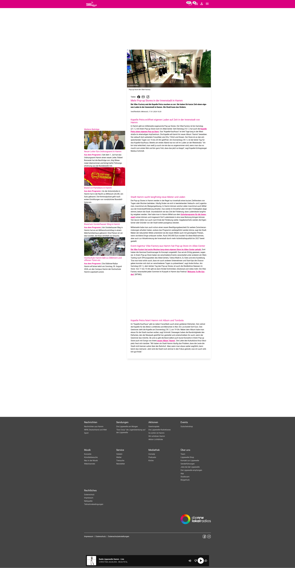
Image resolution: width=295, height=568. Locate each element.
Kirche (150, 460)
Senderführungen (188, 464)
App (182, 473)
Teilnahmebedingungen (93, 504)
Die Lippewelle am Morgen (127, 426)
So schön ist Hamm (156, 433)
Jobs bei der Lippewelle (190, 467)
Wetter (118, 457)
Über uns (185, 450)
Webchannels (89, 464)
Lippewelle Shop (187, 457)
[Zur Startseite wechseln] (91, 4)
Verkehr (119, 454)
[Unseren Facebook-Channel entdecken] (204, 536)
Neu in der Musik (91, 460)
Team (183, 454)
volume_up (190, 560)
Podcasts (152, 457)
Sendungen (122, 422)
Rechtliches (90, 490)
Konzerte (87, 454)
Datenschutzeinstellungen (118, 536)
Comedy (151, 454)
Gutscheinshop (187, 426)
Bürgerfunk (185, 480)
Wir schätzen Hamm (156, 436)
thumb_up (205, 560)
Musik (87, 450)
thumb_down (195, 560)
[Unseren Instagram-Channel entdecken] (209, 536)
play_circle (200, 560)
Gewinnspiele (153, 426)
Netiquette (88, 501)
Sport (86, 433)
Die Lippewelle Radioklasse (159, 430)
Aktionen (153, 422)
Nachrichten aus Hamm (93, 426)
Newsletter (120, 464)
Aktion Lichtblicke (155, 439)
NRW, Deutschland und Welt (95, 430)
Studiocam (185, 477)
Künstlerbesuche (91, 457)
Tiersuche (120, 460)
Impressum (88, 498)
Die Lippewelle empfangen (191, 470)
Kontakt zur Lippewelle (190, 460)
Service (120, 450)
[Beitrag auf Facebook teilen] (138, 97)
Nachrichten (90, 422)
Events (184, 422)
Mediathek (154, 450)
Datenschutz (89, 494)
